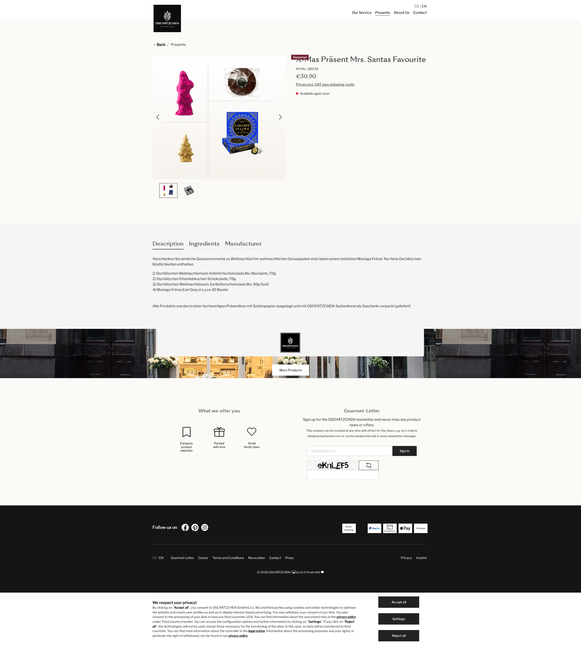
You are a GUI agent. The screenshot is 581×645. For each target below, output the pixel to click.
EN (424, 6)
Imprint (421, 558)
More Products (290, 370)
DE (417, 6)
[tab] (168, 243)
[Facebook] (186, 528)
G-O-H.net (307, 572)
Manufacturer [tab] (243, 244)
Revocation (256, 558)
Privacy (406, 558)
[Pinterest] (195, 528)
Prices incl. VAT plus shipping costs (325, 84)
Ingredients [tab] (204, 244)
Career (203, 558)
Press (289, 558)
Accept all (398, 602)
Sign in (404, 451)
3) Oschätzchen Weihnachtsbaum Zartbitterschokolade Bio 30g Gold (211, 284)
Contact (275, 558)
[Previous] (158, 117)
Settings (398, 619)
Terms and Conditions (228, 558)
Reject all (399, 636)
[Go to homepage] (167, 18)
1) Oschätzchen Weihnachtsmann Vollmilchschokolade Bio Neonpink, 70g (214, 273)
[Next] (280, 117)
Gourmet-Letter (182, 558)
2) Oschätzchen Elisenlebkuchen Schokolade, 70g (195, 279)
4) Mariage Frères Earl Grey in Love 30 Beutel (190, 290)
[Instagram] (205, 528)
